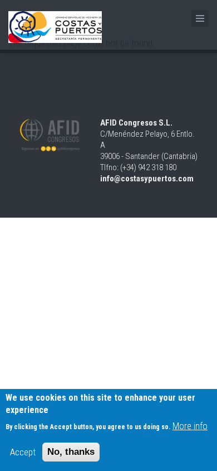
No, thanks (71, 451)
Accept (23, 452)
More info (190, 425)
